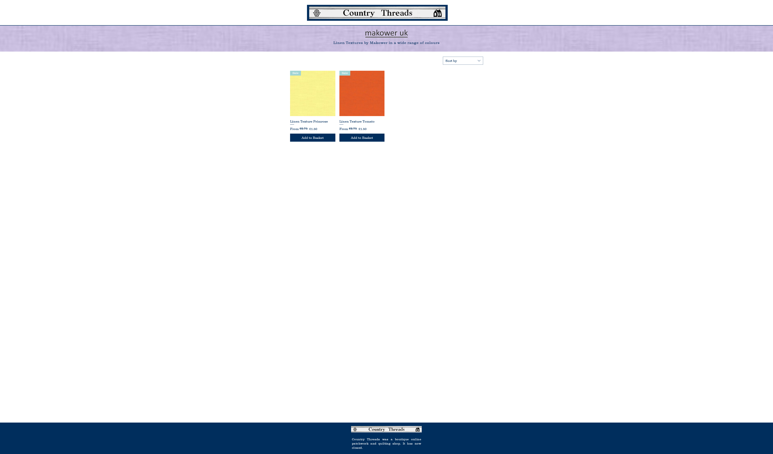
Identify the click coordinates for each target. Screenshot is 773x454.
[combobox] (463, 61)
